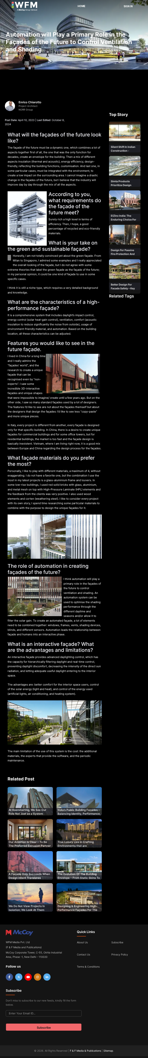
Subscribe (117, 942)
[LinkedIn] (47, 977)
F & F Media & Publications (85, 1050)
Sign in (128, 6)
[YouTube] (28, 977)
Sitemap (108, 1050)
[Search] (114, 6)
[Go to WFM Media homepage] (24, 6)
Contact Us (83, 954)
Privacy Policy (119, 954)
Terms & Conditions (88, 966)
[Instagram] (37, 977)
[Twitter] (18, 977)
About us (82, 942)
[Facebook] (9, 977)
